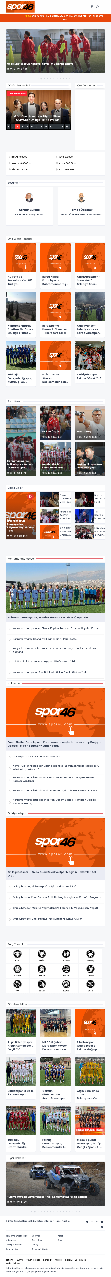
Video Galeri (15, 488)
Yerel (60, 1235)
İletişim (9, 1259)
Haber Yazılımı (62, 1221)
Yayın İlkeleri (33, 1259)
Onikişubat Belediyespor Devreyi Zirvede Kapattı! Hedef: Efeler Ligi (64, 16)
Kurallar (47, 1259)
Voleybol (36, 1235)
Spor (60, 1240)
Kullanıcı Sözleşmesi (75, 1259)
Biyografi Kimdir (40, 1249)
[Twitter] (87, 1222)
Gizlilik (58, 1259)
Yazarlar (13, 182)
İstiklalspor (11, 1240)
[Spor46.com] (20, 6)
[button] (41, 78)
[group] (29, 206)
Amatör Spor (12, 1249)
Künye (19, 1259)
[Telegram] (101, 1227)
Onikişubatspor (14, 1244)
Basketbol (37, 1240)
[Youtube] (101, 1222)
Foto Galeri (14, 401)
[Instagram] (97, 1222)
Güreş (35, 1244)
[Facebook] (92, 1222)
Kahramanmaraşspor (17, 1235)
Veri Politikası (13, 1263)
